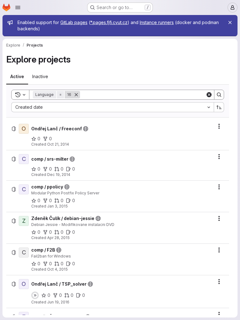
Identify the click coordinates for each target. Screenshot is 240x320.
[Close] (230, 22)
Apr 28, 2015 (58, 237)
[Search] (219, 95)
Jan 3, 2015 (57, 206)
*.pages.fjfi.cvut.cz (109, 22)
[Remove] (76, 94)
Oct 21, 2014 (58, 144)
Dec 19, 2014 (58, 174)
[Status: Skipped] (35, 295)
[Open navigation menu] (18, 7)
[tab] (17, 76)
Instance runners (157, 22)
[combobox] (112, 107)
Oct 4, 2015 (57, 269)
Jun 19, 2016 (58, 302)
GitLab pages (74, 22)
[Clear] (209, 94)
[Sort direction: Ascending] (219, 107)
